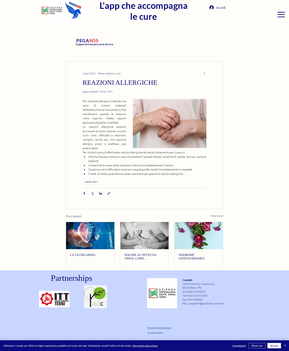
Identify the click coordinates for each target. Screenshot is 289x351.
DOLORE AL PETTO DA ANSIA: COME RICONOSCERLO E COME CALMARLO (142, 256)
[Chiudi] (285, 345)
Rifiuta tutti (257, 345)
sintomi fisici (91, 182)
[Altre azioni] (204, 73)
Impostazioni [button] (239, 345)
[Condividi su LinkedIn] (100, 193)
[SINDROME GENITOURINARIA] (199, 235)
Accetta (274, 345)
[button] (281, 14)
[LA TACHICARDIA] (90, 235)
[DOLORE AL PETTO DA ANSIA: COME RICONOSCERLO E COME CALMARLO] (144, 235)
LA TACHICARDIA (82, 255)
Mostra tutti (217, 215)
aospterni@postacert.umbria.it (206, 303)
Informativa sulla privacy (145, 345)
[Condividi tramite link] (108, 193)
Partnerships (71, 278)
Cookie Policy (155, 332)
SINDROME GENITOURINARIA (192, 256)
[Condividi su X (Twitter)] (92, 193)
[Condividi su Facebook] (84, 193)
